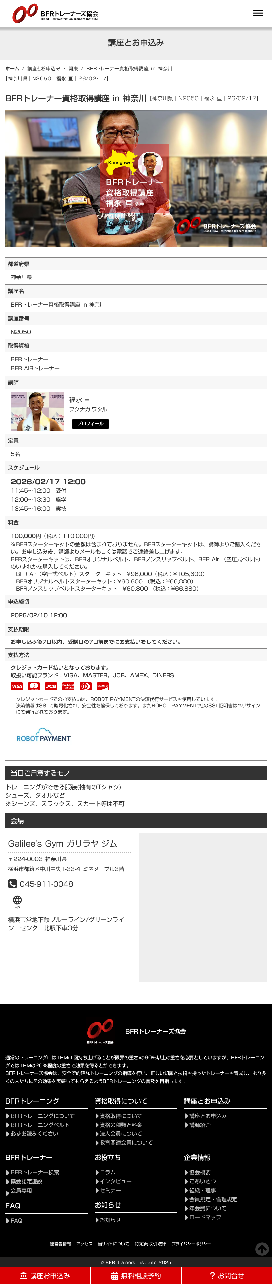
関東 (73, 68)
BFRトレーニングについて (43, 1116)
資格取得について (121, 1116)
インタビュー (116, 1181)
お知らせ (110, 1220)
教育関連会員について (126, 1142)
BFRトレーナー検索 (35, 1172)
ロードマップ (205, 1217)
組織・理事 (202, 1190)
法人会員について (121, 1134)
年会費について (208, 1208)
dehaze (258, 13)
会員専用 (21, 1190)
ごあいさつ (202, 1181)
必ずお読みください (34, 1134)
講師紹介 (200, 1125)
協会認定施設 (26, 1181)
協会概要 (200, 1172)
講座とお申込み (44, 68)
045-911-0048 (46, 883)
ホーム (12, 68)
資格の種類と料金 (121, 1125)
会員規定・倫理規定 (213, 1199)
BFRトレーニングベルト (40, 1125)
